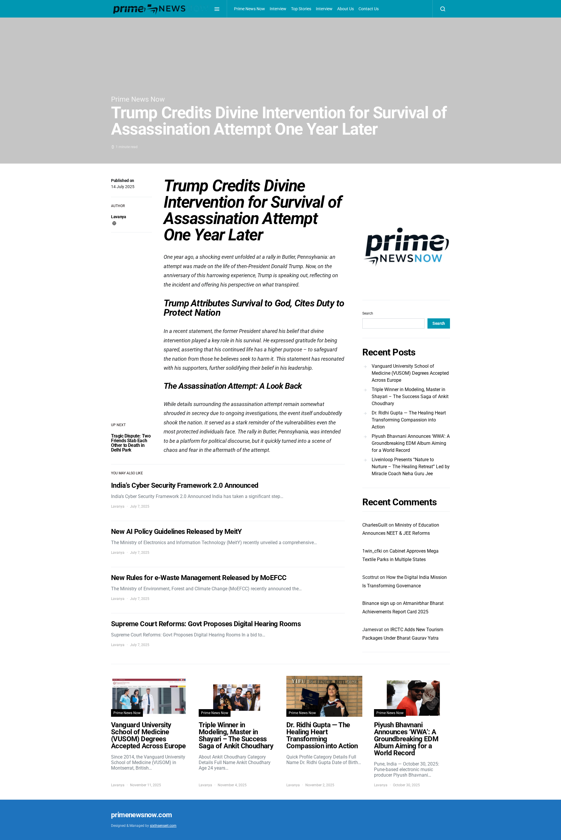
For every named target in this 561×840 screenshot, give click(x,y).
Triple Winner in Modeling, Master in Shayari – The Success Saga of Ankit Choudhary (410, 396)
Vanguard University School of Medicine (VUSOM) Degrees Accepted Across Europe (410, 373)
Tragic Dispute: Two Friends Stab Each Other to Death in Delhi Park (130, 443)
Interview (278, 8)
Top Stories (301, 8)
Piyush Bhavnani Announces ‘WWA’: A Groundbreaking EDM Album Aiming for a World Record (411, 443)
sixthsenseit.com (163, 826)
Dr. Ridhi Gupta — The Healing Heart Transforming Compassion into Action (409, 420)
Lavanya (118, 216)
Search (367, 313)
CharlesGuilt (374, 525)
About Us (345, 8)
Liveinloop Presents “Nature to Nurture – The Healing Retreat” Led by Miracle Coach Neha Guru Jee (411, 466)
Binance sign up (378, 603)
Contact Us (369, 8)
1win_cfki (372, 551)
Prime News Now (249, 8)
